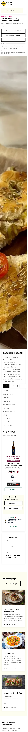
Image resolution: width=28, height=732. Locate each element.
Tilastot (6, 48)
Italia (7, 555)
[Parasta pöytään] (6, 3)
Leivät (11, 555)
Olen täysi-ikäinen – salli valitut (13, 35)
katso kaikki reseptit (11, 584)
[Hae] (3, 10)
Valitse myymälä (13, 503)
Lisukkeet (16, 555)
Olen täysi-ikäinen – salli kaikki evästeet (13, 31)
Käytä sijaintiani (13, 508)
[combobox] (12, 10)
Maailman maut (11, 557)
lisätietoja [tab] (23, 386)
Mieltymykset (19, 46)
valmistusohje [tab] (14, 386)
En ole (13, 39)
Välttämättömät (8, 46)
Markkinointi (14, 48)
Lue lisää (12, 489)
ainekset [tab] (6, 386)
